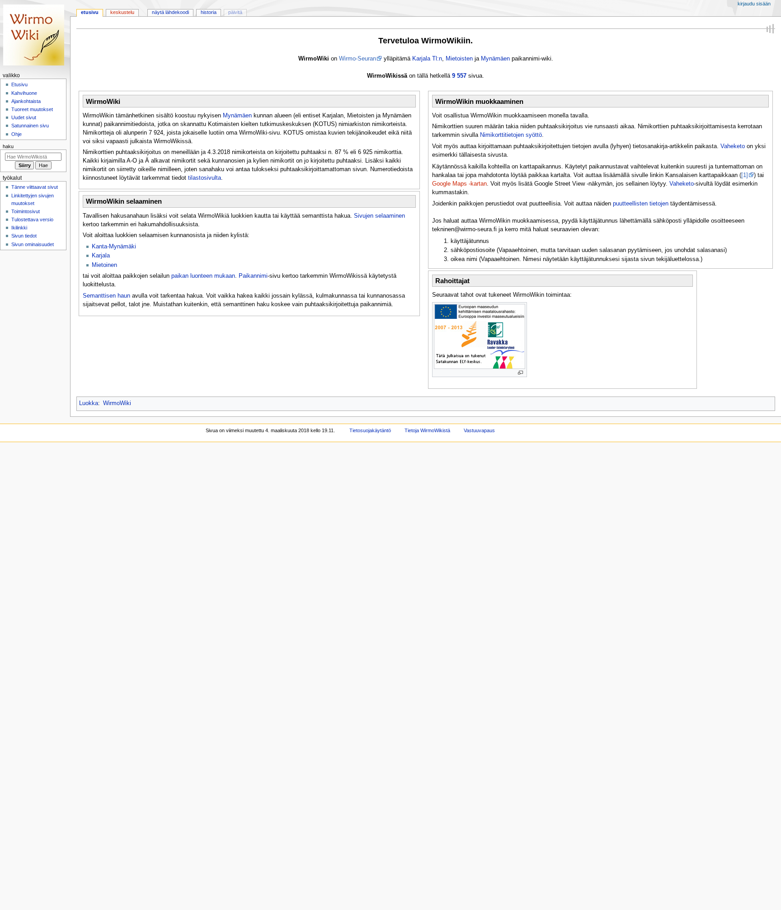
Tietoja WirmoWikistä (427, 430)
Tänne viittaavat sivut (34, 187)
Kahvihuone (24, 93)
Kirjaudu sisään (754, 3)
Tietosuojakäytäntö (370, 430)
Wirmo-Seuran (357, 59)
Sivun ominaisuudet (32, 244)
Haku (8, 146)
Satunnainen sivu (30, 125)
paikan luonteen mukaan (203, 276)
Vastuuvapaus (479, 430)
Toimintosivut (25, 211)
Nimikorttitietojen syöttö (511, 135)
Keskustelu (122, 12)
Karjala (101, 255)
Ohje (16, 134)
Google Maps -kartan (459, 184)
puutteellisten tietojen (640, 204)
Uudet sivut (23, 117)
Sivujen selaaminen (379, 216)
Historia (208, 12)
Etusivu (90, 12)
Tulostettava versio (32, 219)
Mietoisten (459, 59)
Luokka (88, 403)
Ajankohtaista (26, 101)
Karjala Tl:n (427, 59)
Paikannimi (253, 276)
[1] (744, 175)
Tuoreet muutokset (32, 109)
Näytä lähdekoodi (170, 12)
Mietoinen (104, 265)
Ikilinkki (19, 227)
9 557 (459, 76)
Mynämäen (495, 59)
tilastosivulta (204, 178)
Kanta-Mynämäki (114, 246)
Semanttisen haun (106, 296)
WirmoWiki (117, 403)
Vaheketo (732, 146)
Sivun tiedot (24, 235)
